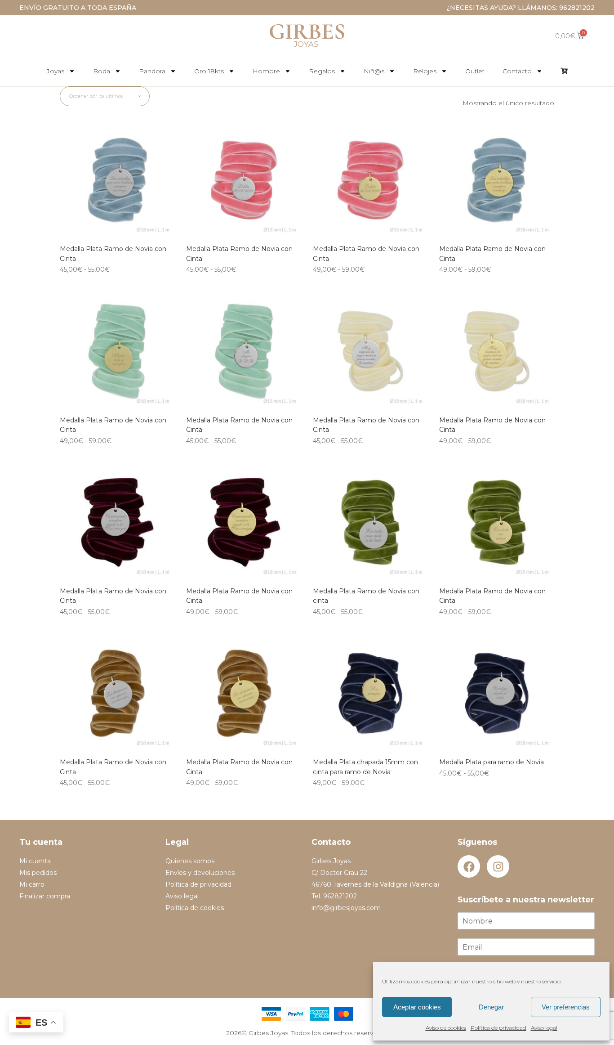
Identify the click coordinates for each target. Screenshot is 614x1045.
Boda (101, 71)
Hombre (266, 71)
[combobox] (105, 96)
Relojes (424, 71)
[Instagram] (498, 866)
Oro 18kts (209, 71)
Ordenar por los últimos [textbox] (96, 96)
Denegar (491, 1007)
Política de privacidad (498, 1027)
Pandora (152, 71)
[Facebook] (469, 866)
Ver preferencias (566, 1007)
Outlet (475, 71)
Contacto (517, 71)
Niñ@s (374, 71)
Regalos (322, 71)
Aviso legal (544, 1027)
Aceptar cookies (417, 1007)
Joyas (55, 71)
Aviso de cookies (446, 1027)
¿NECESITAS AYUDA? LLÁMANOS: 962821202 (521, 8)
